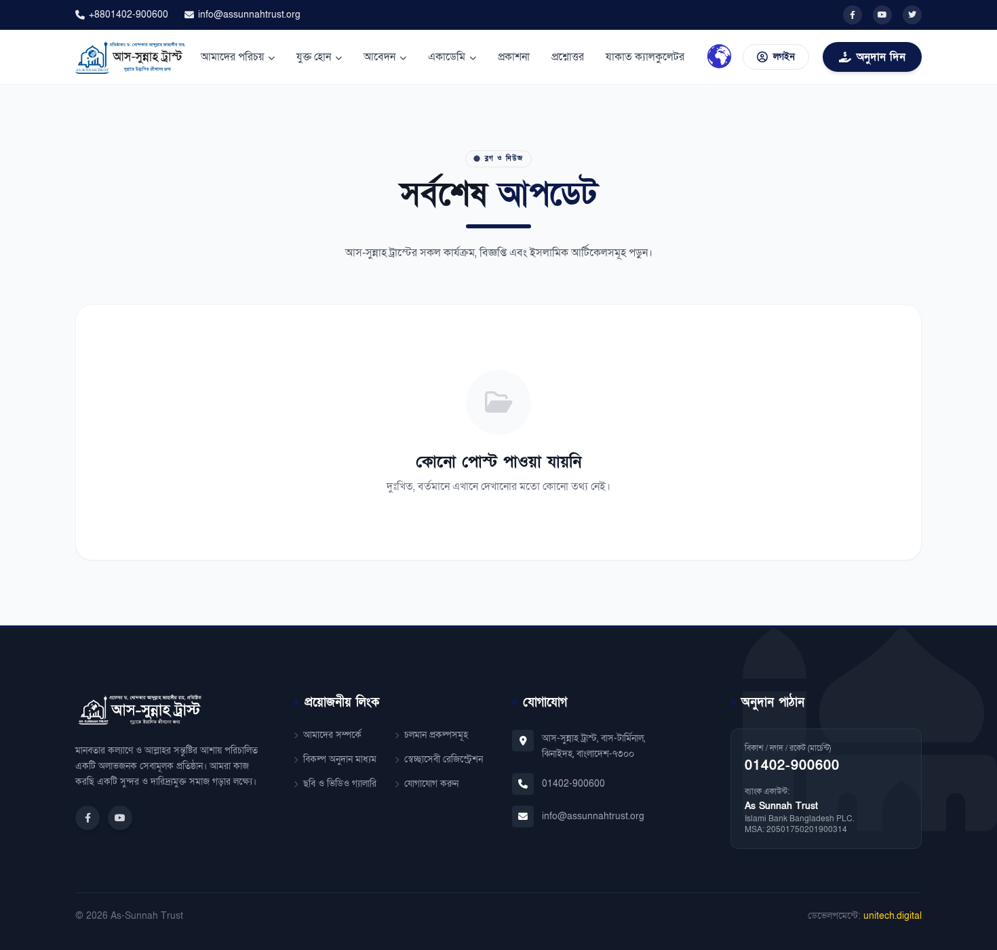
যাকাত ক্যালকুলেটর (645, 56)
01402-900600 (573, 783)
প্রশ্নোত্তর (567, 56)
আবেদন (379, 56)
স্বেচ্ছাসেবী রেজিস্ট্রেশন (443, 759)
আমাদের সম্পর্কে (332, 734)
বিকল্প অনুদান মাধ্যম (339, 759)
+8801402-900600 (128, 14)
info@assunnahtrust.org (249, 14)
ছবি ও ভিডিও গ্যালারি (339, 783)
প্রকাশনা (514, 56)
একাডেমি (446, 56)
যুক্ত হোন (313, 56)
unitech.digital (892, 915)
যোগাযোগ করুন (431, 783)
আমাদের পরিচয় (232, 56)
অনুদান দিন (881, 56)
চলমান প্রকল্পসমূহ (436, 734)
